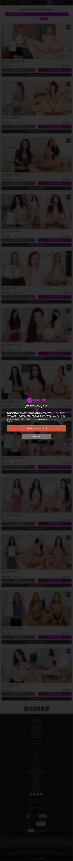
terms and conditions (53, 412)
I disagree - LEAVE (36, 436)
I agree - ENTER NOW (36, 428)
